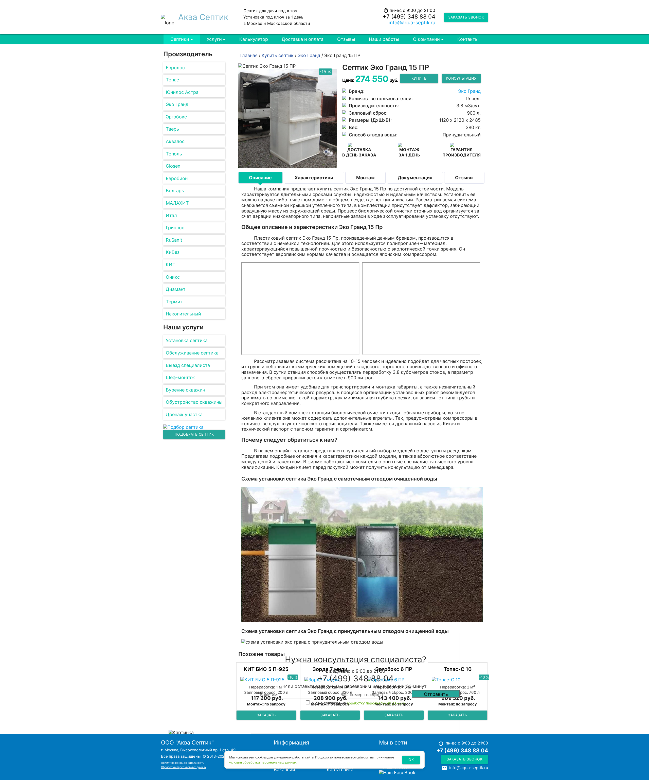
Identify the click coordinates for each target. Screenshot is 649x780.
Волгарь (175, 190)
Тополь (174, 153)
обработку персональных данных (376, 703)
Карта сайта (340, 769)
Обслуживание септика (192, 353)
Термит (174, 301)
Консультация (461, 78)
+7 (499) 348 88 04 (409, 16)
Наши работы (384, 39)
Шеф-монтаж (180, 377)
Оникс (173, 277)
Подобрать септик (194, 434)
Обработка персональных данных (183, 767)
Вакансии (284, 769)
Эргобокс (176, 116)
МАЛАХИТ (177, 203)
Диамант (176, 289)
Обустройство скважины (194, 402)
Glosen (173, 166)
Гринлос (175, 227)
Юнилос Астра (182, 92)
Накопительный (183, 313)
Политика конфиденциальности (183, 763)
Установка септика (187, 340)
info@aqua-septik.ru (412, 23)
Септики (179, 39)
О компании (426, 39)
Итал (171, 215)
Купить (419, 78)
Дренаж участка (184, 414)
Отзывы (346, 39)
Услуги (214, 39)
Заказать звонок (466, 17)
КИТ (170, 264)
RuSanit (174, 240)
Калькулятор (253, 39)
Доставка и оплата (302, 39)
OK (411, 759)
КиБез (172, 252)
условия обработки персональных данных (263, 762)
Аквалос (175, 141)
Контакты (468, 39)
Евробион (177, 178)
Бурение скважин (185, 390)
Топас (172, 79)
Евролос (175, 67)
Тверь (172, 129)
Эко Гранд (177, 104)
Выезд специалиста (188, 365)
